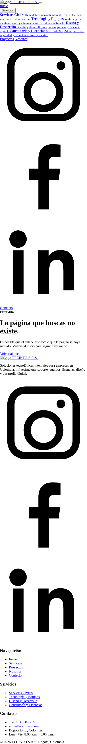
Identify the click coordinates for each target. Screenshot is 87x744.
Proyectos (7, 39)
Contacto (6, 308)
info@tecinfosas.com (24, 726)
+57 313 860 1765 (22, 722)
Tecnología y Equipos (24, 697)
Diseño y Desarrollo (23, 701)
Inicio (4, 6)
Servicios (8, 10)
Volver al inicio (10, 354)
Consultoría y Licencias (25, 705)
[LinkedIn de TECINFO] (43, 304)
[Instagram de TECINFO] (43, 127)
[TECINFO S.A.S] (19, 2)
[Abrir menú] (40, 3)
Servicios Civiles (21, 693)
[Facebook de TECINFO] (43, 215)
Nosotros (21, 39)
